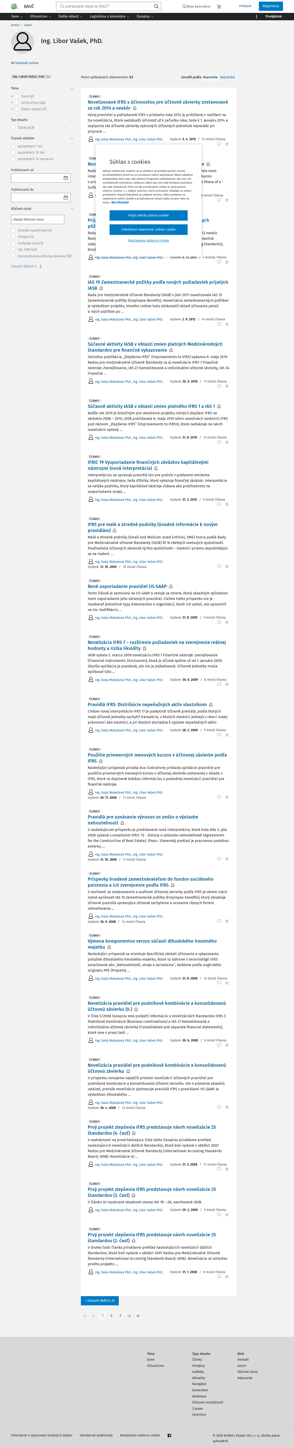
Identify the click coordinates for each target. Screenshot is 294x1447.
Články (197, 1360)
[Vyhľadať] (156, 6)
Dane (151, 1360)
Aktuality (198, 1378)
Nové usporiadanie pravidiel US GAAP (127, 586)
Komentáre (200, 1390)
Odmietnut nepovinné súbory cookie (148, 229)
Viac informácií (120, 202)
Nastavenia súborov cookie (148, 241)
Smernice (199, 1415)
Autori (28, 25)
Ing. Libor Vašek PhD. (148, 139)
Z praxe (197, 1409)
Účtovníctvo (155, 1366)
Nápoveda (244, 1378)
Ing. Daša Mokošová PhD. (113, 139)
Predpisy (198, 1366)
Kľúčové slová (247, 1372)
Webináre (199, 1396)
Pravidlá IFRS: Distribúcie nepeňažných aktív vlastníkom (147, 704)
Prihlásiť (245, 6)
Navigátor (199, 1384)
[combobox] (108, 6)
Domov (15, 25)
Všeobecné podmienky (96, 1435)
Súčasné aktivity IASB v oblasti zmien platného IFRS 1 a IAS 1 (151, 406)
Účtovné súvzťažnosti (207, 1402)
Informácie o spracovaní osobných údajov (41, 1435)
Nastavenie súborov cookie (140, 1435)
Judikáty (198, 1372)
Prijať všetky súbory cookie (148, 215)
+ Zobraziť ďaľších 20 (100, 1301)
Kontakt (243, 1360)
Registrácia (271, 6)
